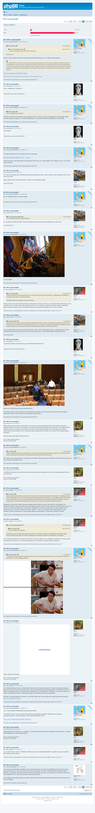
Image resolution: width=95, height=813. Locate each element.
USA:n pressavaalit (10, 19)
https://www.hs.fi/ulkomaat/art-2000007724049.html (17, 719)
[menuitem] (5, 12)
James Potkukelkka (14, 49)
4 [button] (79, 21)
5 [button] (81, 21)
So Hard (10, 293)
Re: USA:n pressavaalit (12, 40)
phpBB (46, 797)
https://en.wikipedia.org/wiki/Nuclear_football (15, 73)
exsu (9, 451)
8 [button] (87, 21)
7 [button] (85, 21)
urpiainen (10, 321)
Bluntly (10, 46)
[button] (70, 21)
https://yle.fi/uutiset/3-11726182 (12, 698)
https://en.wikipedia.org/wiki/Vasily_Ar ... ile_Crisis (17, 157)
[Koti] (11, 6)
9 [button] (89, 21)
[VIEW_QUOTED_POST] (17, 46)
